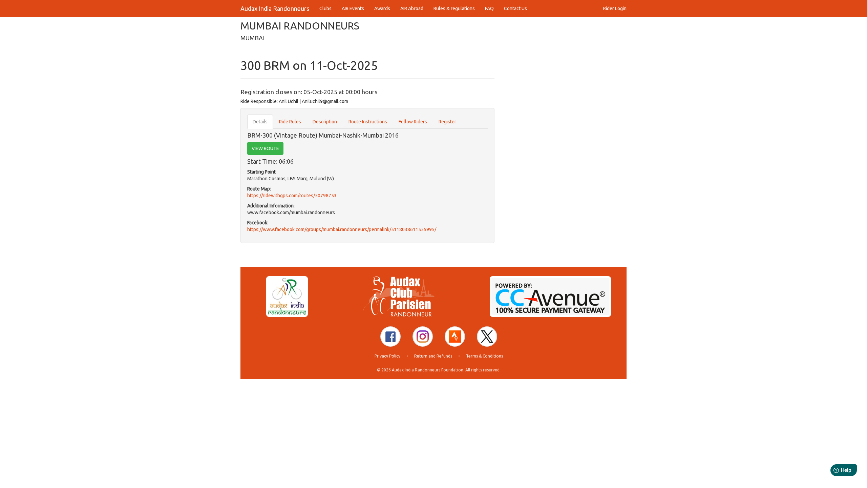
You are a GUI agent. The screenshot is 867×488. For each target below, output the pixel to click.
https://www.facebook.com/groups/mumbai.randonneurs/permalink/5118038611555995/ (341, 229)
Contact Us (515, 8)
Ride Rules (290, 121)
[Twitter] (487, 336)
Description (325, 121)
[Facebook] (390, 336)
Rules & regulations (454, 8)
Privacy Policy (387, 356)
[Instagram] (423, 336)
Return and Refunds (433, 356)
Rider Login (615, 8)
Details (260, 121)
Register (447, 121)
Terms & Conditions (484, 356)
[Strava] (455, 336)
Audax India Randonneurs (274, 8)
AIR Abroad (411, 8)
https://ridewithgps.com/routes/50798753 (292, 195)
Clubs (325, 8)
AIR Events (353, 8)
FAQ (489, 8)
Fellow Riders (413, 121)
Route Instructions (367, 121)
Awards (382, 8)
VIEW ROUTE (265, 148)
